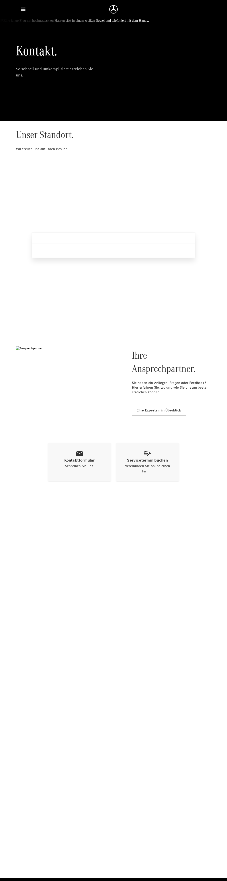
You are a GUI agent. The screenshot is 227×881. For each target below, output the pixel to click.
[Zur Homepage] (113, 9)
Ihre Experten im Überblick (159, 410)
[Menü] (23, 9)
